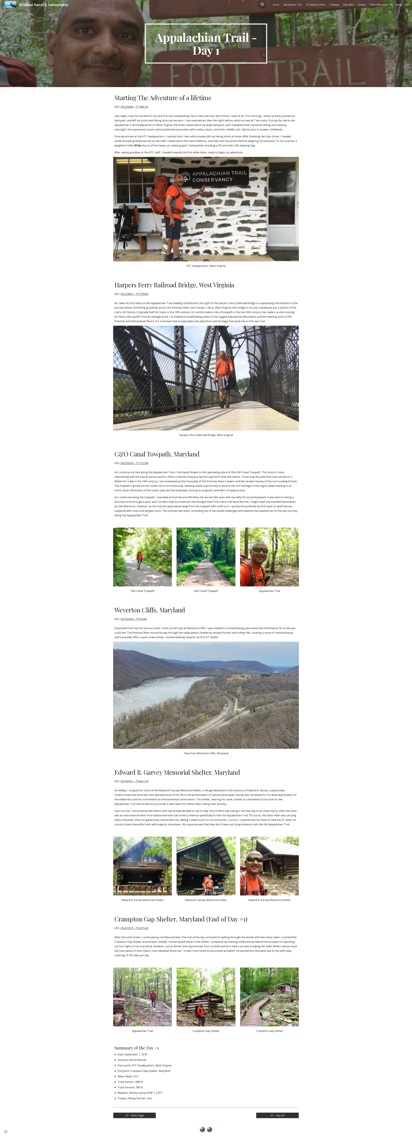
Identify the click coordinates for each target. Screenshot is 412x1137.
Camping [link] (334, 4)
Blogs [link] (399, 4)
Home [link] (276, 4)
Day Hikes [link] (348, 4)
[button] (408, 4)
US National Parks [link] (315, 4)
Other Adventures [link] (379, 4)
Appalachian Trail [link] (292, 4)
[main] (206, 44)
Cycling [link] (361, 4)
